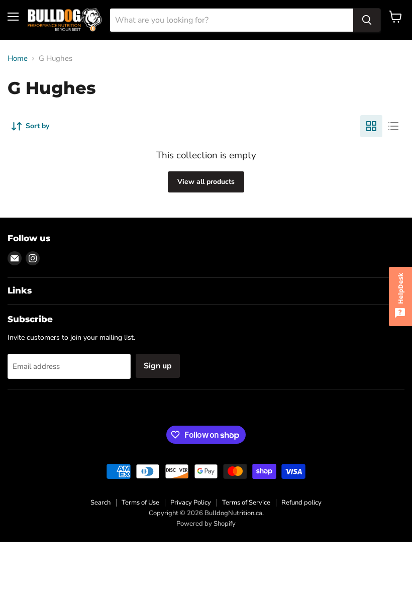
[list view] (393, 126)
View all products (206, 181)
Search (100, 502)
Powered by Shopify (206, 523)
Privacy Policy (190, 502)
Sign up (158, 365)
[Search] (366, 20)
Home (18, 58)
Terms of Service (246, 502)
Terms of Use (140, 502)
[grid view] (371, 126)
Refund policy (301, 502)
